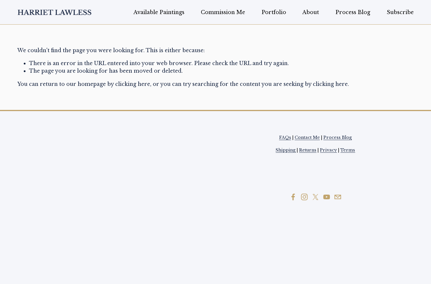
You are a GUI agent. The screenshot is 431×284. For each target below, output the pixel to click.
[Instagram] (304, 196)
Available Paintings (158, 12)
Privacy (328, 150)
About (310, 12)
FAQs (285, 137)
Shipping (286, 150)
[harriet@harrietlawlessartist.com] (337, 196)
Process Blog (352, 12)
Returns (307, 150)
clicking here (132, 84)
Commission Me (223, 12)
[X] (315, 196)
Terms (347, 150)
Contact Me (307, 137)
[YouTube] (326, 196)
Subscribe (400, 12)
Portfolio (274, 12)
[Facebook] (293, 196)
